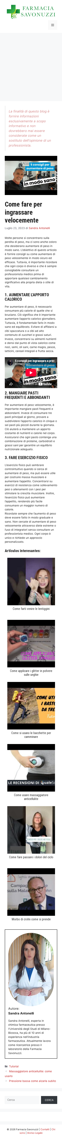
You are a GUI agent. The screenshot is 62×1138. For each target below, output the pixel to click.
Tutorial (14, 1066)
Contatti (45, 1129)
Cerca (49, 1100)
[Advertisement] (31, 65)
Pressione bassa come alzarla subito (32, 1081)
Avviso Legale (35, 1132)
